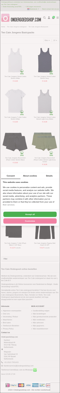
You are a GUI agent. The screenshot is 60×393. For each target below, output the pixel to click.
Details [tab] (49, 176)
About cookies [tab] (30, 176)
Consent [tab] (11, 176)
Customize (30, 221)
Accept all (30, 214)
